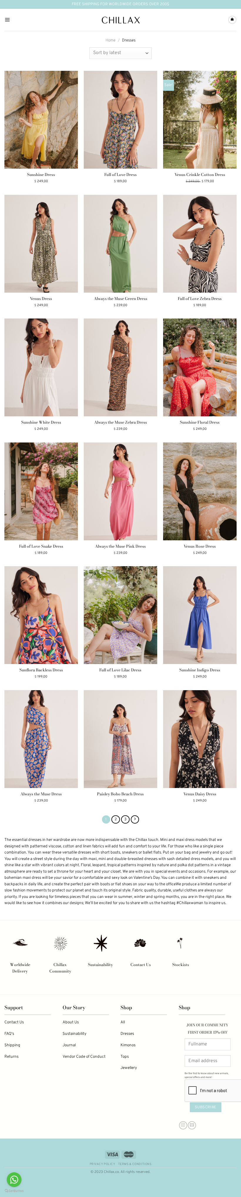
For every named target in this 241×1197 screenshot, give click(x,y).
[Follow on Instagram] (183, 1125)
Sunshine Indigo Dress (199, 670)
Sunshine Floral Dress (200, 422)
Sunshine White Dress (41, 422)
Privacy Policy (102, 1164)
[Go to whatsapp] (14, 1179)
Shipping (12, 1045)
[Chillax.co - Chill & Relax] (121, 20)
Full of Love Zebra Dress (200, 298)
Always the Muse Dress (41, 794)
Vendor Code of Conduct (84, 1056)
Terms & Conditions (134, 1164)
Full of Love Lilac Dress (120, 670)
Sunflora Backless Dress (41, 670)
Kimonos (127, 1045)
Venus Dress (41, 298)
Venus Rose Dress (200, 546)
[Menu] (7, 20)
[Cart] (232, 20)
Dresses (127, 1033)
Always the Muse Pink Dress (120, 546)
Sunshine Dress (41, 174)
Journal (69, 1045)
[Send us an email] (192, 1125)
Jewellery (128, 1067)
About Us (71, 1022)
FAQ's (9, 1033)
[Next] (135, 819)
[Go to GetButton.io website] (14, 1191)
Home (111, 40)
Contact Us (140, 965)
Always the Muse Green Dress (120, 298)
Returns (11, 1056)
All (122, 1022)
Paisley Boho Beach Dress (120, 794)
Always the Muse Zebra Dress (120, 422)
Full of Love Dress (120, 174)
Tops (124, 1056)
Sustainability (100, 965)
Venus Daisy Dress (199, 794)
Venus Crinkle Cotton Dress (200, 174)
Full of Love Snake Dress (41, 546)
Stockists (180, 965)
